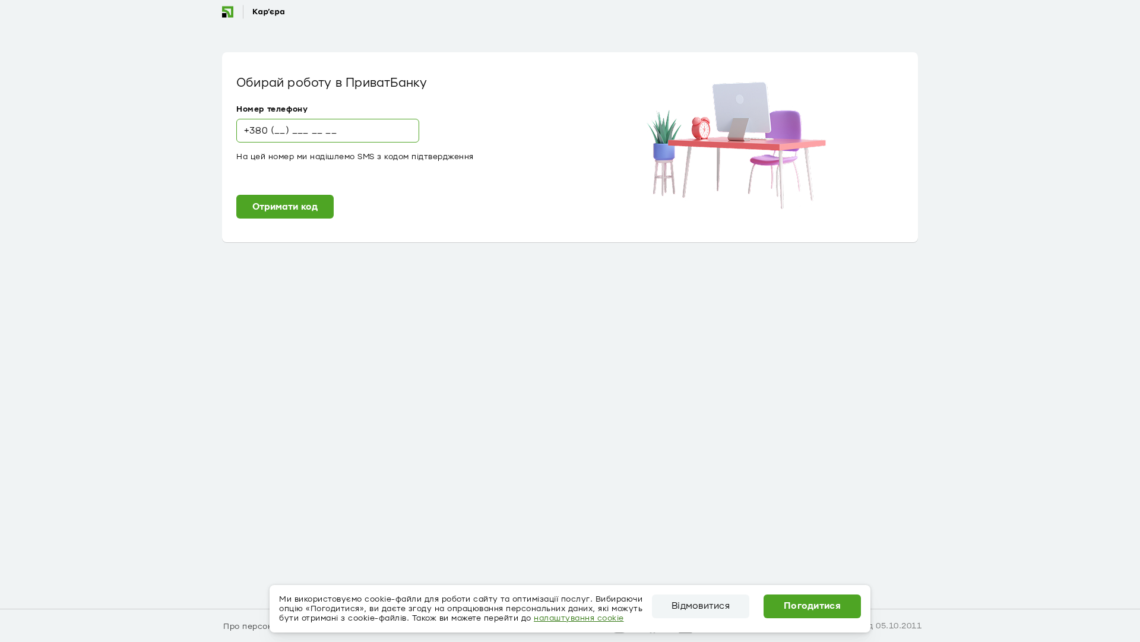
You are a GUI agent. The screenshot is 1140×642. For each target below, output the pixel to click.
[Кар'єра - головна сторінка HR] (253, 12)
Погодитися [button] (812, 606)
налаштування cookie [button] (579, 618)
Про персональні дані (268, 626)
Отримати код (285, 206)
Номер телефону (272, 109)
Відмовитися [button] (701, 606)
